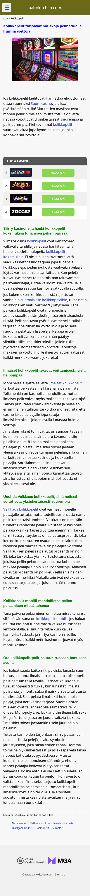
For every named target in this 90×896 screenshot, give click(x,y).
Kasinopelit (42, 828)
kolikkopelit (62, 124)
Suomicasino (41, 103)
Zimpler (57, 828)
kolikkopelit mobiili (52, 618)
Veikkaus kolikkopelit (20, 509)
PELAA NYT (58, 172)
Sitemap (60, 874)
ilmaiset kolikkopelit (65, 383)
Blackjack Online (22, 828)
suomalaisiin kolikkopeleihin (44, 299)
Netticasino (19, 823)
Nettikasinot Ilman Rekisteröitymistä (52, 823)
